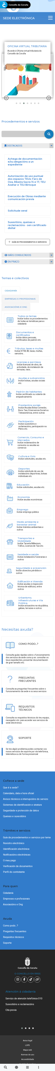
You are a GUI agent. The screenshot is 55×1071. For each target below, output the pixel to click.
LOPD (27, 1045)
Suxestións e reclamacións (20, 1004)
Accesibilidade (27, 1059)
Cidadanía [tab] (11, 290)
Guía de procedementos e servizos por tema (27, 837)
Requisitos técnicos (13, 937)
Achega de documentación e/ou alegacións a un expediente (25, 161)
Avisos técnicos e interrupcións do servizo (25, 799)
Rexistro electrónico (13, 843)
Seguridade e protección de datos (21, 810)
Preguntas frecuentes (14, 931)
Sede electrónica (19, 18)
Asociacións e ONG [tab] (16, 307)
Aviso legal (27, 1040)
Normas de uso (27, 1054)
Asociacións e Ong (13, 904)
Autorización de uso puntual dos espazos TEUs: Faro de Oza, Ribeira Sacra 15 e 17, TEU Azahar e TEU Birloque (27, 180)
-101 (48, 1008)
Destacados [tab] (14, 146)
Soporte (7, 943)
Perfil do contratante (14, 872)
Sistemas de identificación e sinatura (22, 805)
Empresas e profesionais (16, 899)
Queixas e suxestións (14, 816)
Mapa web (27, 1050)
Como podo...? (10, 926)
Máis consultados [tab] (19, 255)
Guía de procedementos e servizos (29, 242)
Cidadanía (8, 893)
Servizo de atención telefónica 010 (24, 998)
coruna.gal (9, 5)
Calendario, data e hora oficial (18, 793)
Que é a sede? (10, 787)
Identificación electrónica (16, 849)
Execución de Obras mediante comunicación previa (27, 198)
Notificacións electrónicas (16, 855)
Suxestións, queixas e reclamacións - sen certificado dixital (27, 225)
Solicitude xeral (17, 210)
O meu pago (9, 860)
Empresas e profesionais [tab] (20, 299)
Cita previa (11, 1010)
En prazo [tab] (13, 262)
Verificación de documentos (18, 866)
